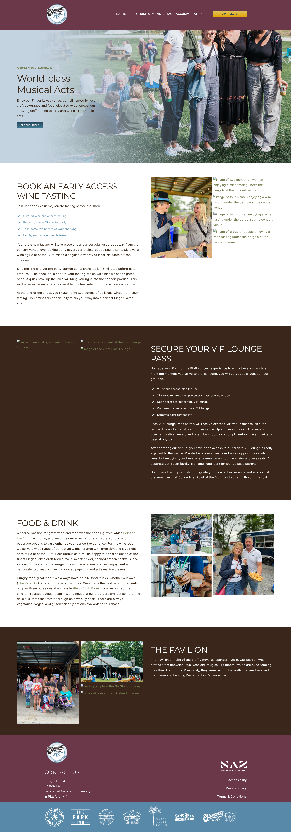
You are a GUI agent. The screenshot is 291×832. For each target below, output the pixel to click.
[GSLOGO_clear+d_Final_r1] (158, 807)
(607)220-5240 (55, 781)
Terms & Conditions (232, 796)
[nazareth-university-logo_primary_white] (234, 762)
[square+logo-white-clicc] (132, 808)
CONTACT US (62, 772)
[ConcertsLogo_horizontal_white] (219, 812)
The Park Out (28, 583)
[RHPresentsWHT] (184, 815)
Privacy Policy (236, 788)
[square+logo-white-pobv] (54, 808)
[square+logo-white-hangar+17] (106, 808)
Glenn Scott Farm (86, 588)
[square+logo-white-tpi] (80, 808)
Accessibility (237, 780)
